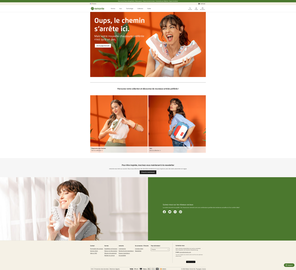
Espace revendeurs (173, 1)
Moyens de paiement (110, 253)
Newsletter (138, 251)
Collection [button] (140, 8)
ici (197, 250)
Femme (113, 8)
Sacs (120, 8)
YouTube (169, 211)
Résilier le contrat (109, 255)
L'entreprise (122, 249)
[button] (190, 8)
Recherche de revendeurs (126, 251)
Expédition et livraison (110, 249)
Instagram (175, 211)
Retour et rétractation (110, 251)
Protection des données (102, 269)
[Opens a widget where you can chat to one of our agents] (289, 265)
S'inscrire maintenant (148, 172)
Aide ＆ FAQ (93, 253)
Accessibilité (122, 255)
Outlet (149, 8)
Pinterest (180, 211)
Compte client (139, 249)
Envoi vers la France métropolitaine (126, 1)
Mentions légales (115, 269)
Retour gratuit (138, 1)
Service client (94, 251)
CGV (92, 269)
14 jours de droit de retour (149, 1)
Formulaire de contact (96, 249)
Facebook (164, 211)
